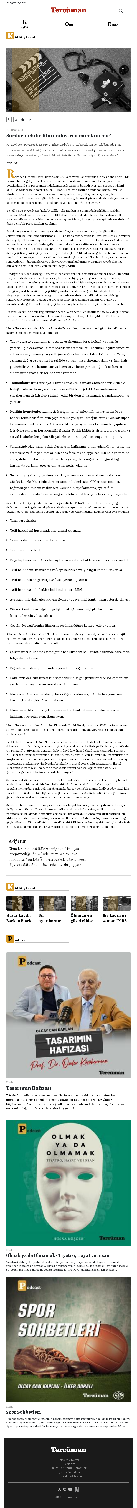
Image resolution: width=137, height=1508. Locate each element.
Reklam (69, 1464)
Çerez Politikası (70, 1472)
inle (113, 24)
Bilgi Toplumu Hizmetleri (70, 1468)
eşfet (25, 24)
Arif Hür (12, 163)
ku (69, 24)
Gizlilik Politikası (70, 1476)
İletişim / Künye (68, 1460)
